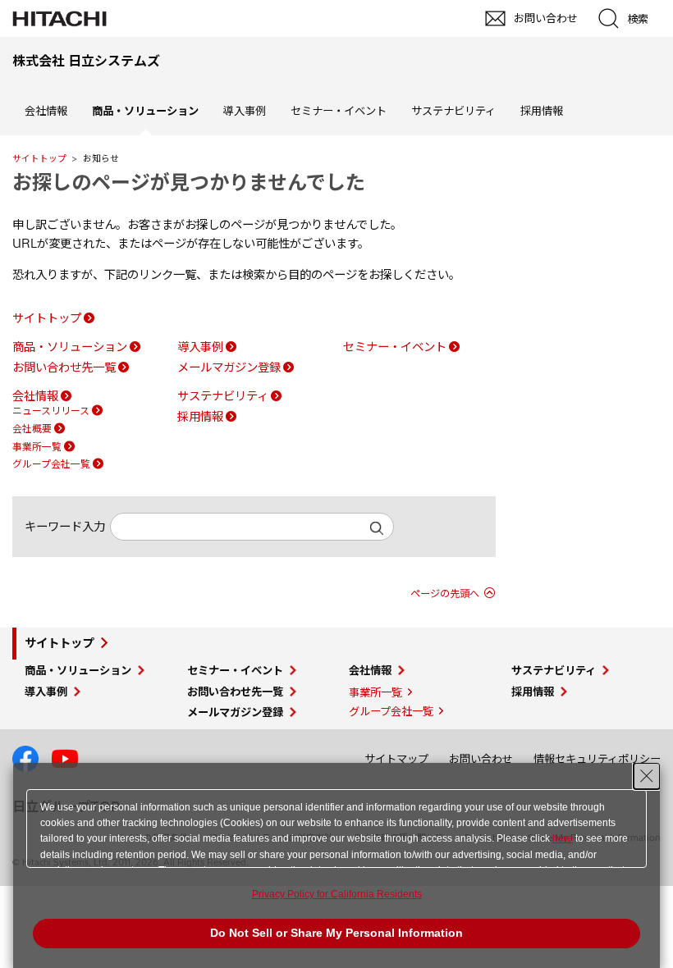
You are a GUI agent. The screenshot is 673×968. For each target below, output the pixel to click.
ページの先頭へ (444, 593)
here (562, 838)
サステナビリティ (453, 110)
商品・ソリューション (69, 347)
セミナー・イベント (339, 110)
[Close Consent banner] (647, 776)
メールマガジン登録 (229, 367)
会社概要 (32, 428)
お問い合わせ (481, 758)
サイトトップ (39, 158)
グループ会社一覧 (51, 464)
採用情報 (541, 110)
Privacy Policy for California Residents (337, 894)
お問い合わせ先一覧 (64, 367)
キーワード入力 (65, 526)
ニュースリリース (50, 410)
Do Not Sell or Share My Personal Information (336, 932)
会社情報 (46, 110)
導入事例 (244, 110)
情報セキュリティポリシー (597, 758)
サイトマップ (396, 758)
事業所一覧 (37, 447)
